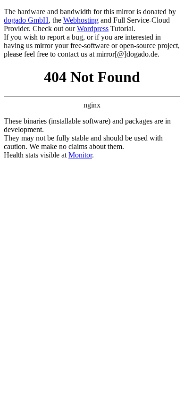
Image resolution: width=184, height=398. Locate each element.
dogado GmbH (26, 20)
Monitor (80, 155)
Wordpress (93, 29)
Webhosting (81, 20)
